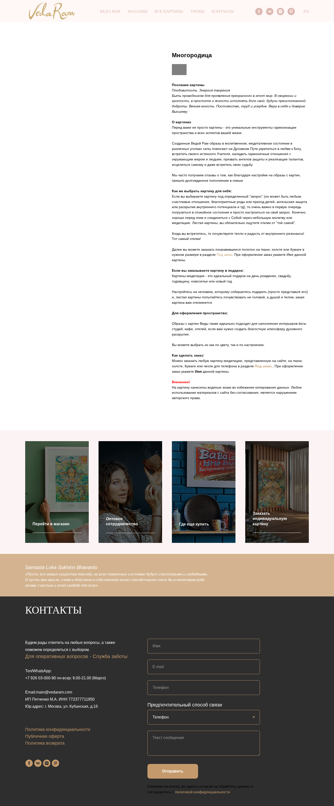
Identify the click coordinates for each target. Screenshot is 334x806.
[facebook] (259, 11)
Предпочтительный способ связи (184, 704)
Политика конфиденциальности (57, 729)
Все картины (169, 11)
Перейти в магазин (51, 524)
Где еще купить (194, 524)
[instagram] (280, 11)
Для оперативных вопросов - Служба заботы (76, 656)
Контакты (223, 11)
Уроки (197, 11)
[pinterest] (291, 11)
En (306, 11)
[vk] (269, 11)
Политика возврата (45, 743)
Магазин (137, 11)
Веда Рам (110, 11)
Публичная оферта (44, 736)
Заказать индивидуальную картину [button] (270, 518)
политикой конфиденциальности (202, 792)
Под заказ (224, 255)
